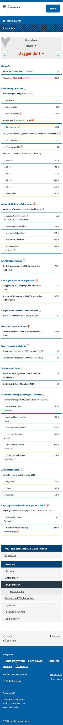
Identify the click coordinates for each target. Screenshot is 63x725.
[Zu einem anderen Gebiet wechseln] (35, 46)
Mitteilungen (11, 577)
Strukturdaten (9, 28)
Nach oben (56, 636)
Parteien (53, 661)
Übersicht (10, 571)
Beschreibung (17, 591)
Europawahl (36, 661)
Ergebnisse (10, 605)
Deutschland (31, 40)
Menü (53, 8)
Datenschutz (56, 674)
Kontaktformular (13, 680)
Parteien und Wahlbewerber (19, 598)
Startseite (14, 9)
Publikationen (12, 618)
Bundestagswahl (14, 661)
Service (7, 666)
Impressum (56, 678)
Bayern (29, 45)
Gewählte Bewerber (15, 611)
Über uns (22, 666)
